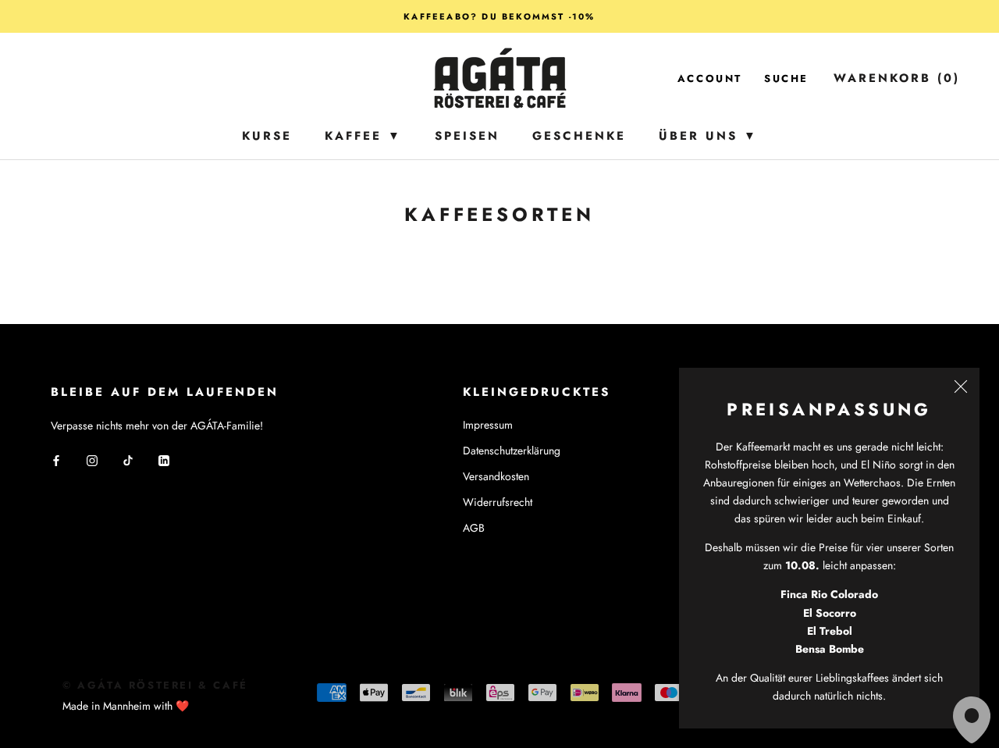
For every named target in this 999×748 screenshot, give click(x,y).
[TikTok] (128, 460)
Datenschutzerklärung (511, 450)
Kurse (267, 135)
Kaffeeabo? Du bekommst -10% (499, 16)
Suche (786, 78)
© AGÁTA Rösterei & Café (155, 685)
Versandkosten (496, 476)
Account (709, 78)
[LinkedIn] (163, 460)
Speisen (467, 135)
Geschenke (579, 135)
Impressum (488, 425)
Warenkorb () (897, 78)
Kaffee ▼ (363, 135)
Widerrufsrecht (497, 502)
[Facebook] (56, 460)
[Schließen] (961, 386)
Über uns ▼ (708, 135)
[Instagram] (92, 460)
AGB (474, 528)
